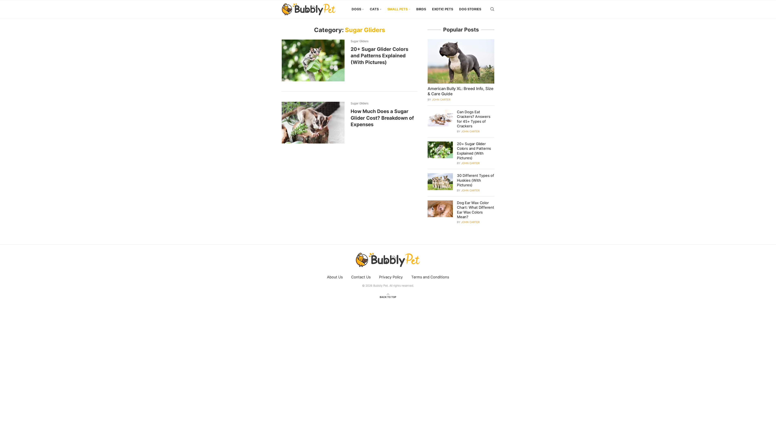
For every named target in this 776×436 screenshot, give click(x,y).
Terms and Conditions (430, 277)
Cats (374, 9)
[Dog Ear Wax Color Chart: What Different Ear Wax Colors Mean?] (440, 208)
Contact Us (361, 277)
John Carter (441, 99)
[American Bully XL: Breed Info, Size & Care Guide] (461, 61)
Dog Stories (470, 9)
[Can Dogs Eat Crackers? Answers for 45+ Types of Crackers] (440, 118)
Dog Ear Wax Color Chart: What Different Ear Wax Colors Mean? (475, 210)
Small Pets (397, 9)
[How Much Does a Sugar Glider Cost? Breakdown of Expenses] (313, 123)
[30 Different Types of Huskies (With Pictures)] (440, 181)
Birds (421, 9)
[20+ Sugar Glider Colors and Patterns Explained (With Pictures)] (313, 60)
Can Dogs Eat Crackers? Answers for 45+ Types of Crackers (473, 119)
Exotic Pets (442, 9)
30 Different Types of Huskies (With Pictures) (475, 180)
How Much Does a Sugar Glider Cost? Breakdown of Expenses (382, 117)
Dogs (356, 9)
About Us (335, 277)
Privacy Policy (391, 277)
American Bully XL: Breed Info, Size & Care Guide (460, 91)
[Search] (492, 9)
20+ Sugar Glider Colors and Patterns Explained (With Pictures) (379, 55)
